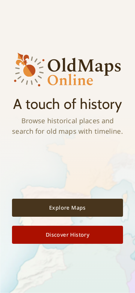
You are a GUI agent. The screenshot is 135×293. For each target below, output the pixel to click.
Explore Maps (67, 207)
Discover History (67, 234)
